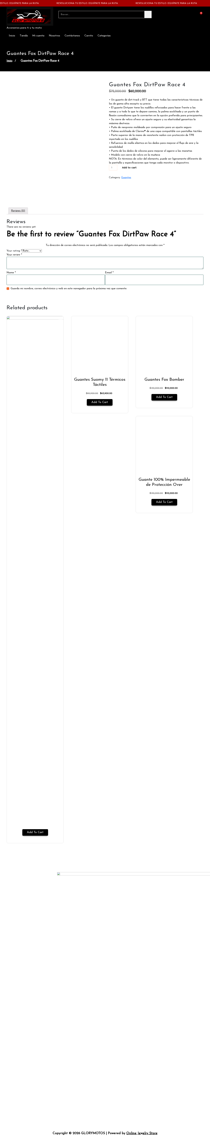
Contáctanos (72, 35)
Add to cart (129, 167)
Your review (14, 254)
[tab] (18, 210)
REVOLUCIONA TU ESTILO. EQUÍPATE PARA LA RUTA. (79, 3)
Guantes (126, 177)
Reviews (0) (18, 211)
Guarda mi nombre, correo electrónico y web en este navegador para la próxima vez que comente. (69, 288)
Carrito (88, 35)
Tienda (24, 35)
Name (11, 272)
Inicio (12, 35)
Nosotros (54, 35)
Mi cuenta (38, 35)
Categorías (104, 35)
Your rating (14, 251)
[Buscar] (148, 14)
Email (109, 272)
